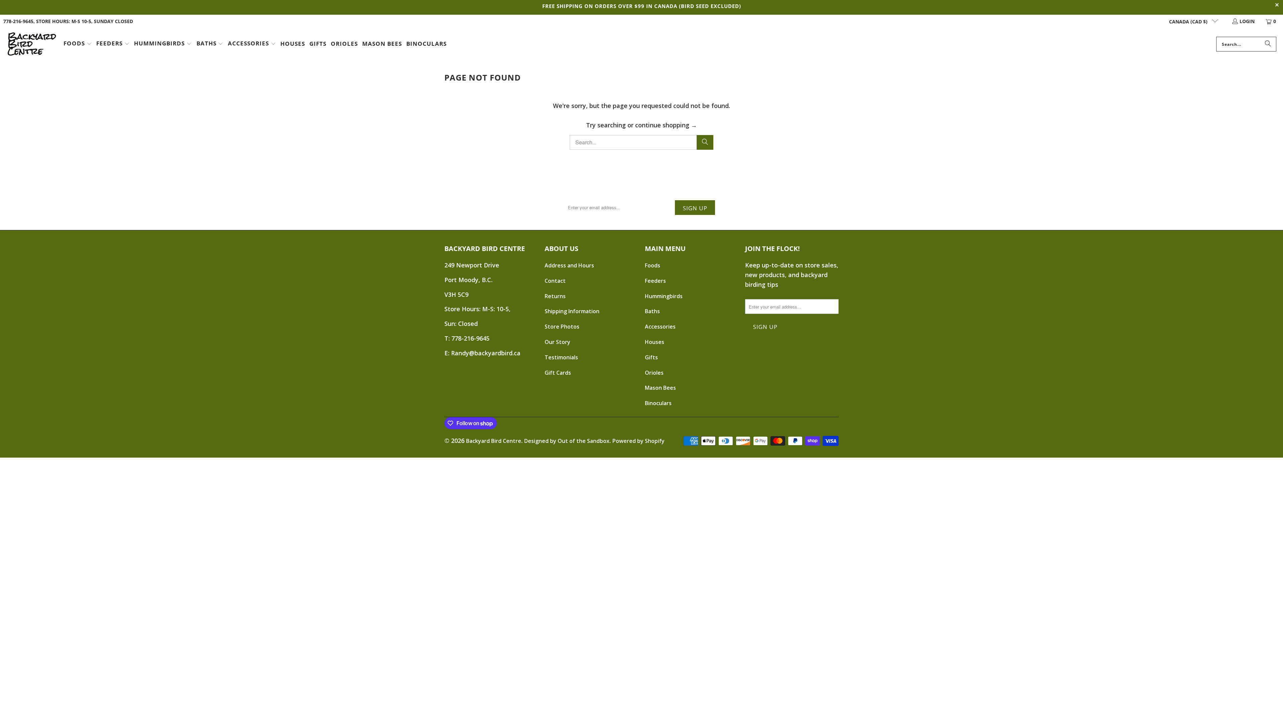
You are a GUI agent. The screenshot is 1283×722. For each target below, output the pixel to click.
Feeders (655, 280)
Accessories (660, 326)
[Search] (1268, 44)
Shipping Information (572, 311)
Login (1247, 21)
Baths (652, 311)
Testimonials (561, 357)
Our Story (557, 342)
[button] (77, 44)
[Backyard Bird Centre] (32, 44)
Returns (555, 296)
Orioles (654, 372)
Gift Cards (558, 372)
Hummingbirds (664, 296)
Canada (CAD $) (1189, 21)
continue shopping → (666, 125)
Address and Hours (569, 265)
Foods (652, 265)
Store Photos (562, 326)
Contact (555, 280)
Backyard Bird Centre (493, 441)
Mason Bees (660, 387)
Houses (654, 342)
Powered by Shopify (638, 441)
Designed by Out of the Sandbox (566, 441)
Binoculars (658, 403)
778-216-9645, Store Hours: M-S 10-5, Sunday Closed (68, 21)
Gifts (651, 357)
